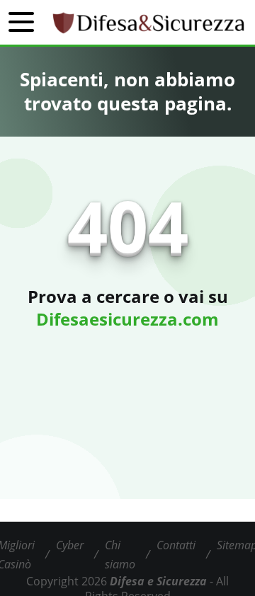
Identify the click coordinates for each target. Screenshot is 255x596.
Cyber (70, 545)
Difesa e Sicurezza (158, 581)
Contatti (176, 545)
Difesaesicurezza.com (127, 319)
